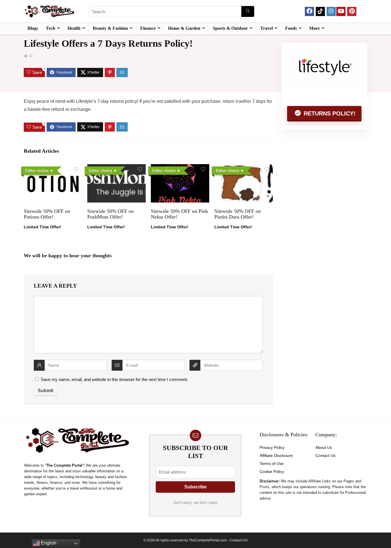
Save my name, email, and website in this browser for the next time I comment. (114, 379)
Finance (148, 28)
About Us (323, 447)
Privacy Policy (272, 447)
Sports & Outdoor (230, 28)
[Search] (247, 11)
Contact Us (325, 455)
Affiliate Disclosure (276, 455)
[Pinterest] (351, 11)
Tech (50, 28)
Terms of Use (272, 463)
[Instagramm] (331, 11)
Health (74, 28)
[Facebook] (309, 11)
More (314, 28)
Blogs (32, 28)
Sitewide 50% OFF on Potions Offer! (47, 214)
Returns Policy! (329, 113)
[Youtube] (340, 11)
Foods (291, 28)
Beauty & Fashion (110, 28)
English (48, 543)
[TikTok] (320, 11)
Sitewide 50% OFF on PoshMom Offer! (110, 214)
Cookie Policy (272, 471)
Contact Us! (239, 540)
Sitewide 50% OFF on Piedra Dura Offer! (237, 214)
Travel (266, 28)
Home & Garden (184, 28)
